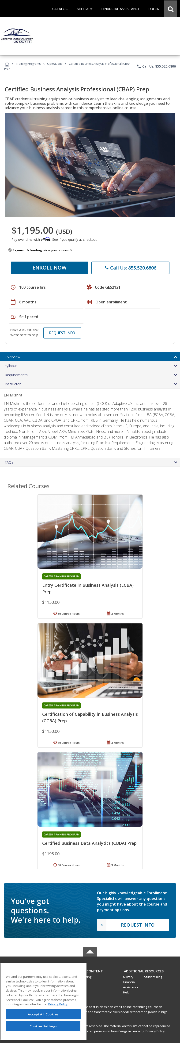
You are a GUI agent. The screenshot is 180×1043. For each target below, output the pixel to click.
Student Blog (153, 977)
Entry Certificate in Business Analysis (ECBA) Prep (88, 588)
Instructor (13, 383)
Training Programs (28, 64)
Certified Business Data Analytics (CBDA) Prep (89, 843)
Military (128, 977)
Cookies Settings (43, 1026)
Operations (54, 64)
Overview (12, 356)
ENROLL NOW (50, 267)
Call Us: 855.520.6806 (156, 66)
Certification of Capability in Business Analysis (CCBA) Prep (90, 717)
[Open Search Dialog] (170, 8)
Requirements (16, 374)
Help (126, 992)
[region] (43, 1001)
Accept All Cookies (43, 1014)
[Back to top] (90, 970)
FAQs (9, 462)
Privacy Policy (155, 1031)
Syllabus (11, 365)
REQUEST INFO (62, 332)
